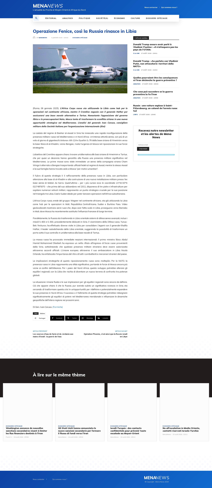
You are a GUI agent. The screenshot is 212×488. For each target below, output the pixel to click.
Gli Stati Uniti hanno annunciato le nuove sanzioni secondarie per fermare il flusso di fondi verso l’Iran (79, 431)
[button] (36, 18)
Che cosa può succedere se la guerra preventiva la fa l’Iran (153, 93)
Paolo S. (9, 437)
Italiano (42, 313)
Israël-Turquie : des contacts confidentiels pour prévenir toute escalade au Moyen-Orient (128, 431)
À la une (136, 53)
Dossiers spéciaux (80, 37)
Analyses (136, 84)
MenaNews (43, 37)
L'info (135, 114)
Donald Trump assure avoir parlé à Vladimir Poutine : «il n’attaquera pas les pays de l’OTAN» (155, 47)
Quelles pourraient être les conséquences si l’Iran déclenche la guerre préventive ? (155, 79)
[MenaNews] (35, 37)
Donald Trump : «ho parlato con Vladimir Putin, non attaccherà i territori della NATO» (155, 64)
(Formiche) (58, 307)
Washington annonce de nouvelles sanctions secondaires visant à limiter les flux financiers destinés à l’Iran (26, 431)
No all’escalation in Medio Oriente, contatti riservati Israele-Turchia (181, 429)
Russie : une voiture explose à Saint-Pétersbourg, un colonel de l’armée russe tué (155, 108)
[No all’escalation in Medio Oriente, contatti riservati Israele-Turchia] (184, 402)
